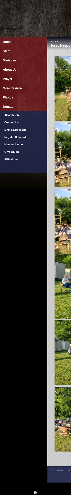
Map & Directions (15, 129)
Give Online (11, 151)
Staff (6, 51)
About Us (9, 69)
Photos (8, 97)
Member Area (12, 88)
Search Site (11, 114)
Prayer (7, 79)
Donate (8, 106)
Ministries (10, 60)
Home (7, 41)
